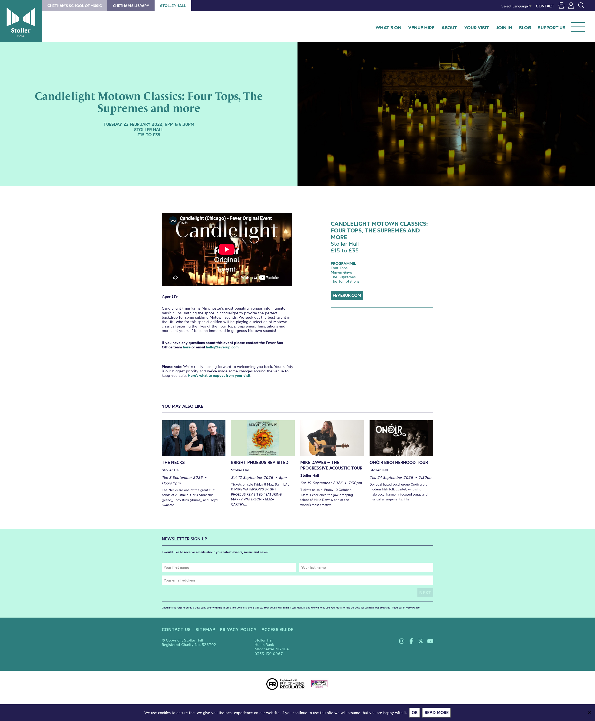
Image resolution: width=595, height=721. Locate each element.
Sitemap (205, 629)
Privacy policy (238, 629)
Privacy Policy (411, 607)
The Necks (173, 462)
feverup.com (347, 295)
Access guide (277, 629)
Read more (437, 712)
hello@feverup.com (222, 347)
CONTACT (545, 5)
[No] (589, 712)
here (187, 347)
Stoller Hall (21, 21)
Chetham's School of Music (74, 5)
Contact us (176, 629)
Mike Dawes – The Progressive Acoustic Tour (331, 465)
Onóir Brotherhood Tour (399, 462)
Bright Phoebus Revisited (259, 462)
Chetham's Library (131, 5)
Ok (415, 712)
